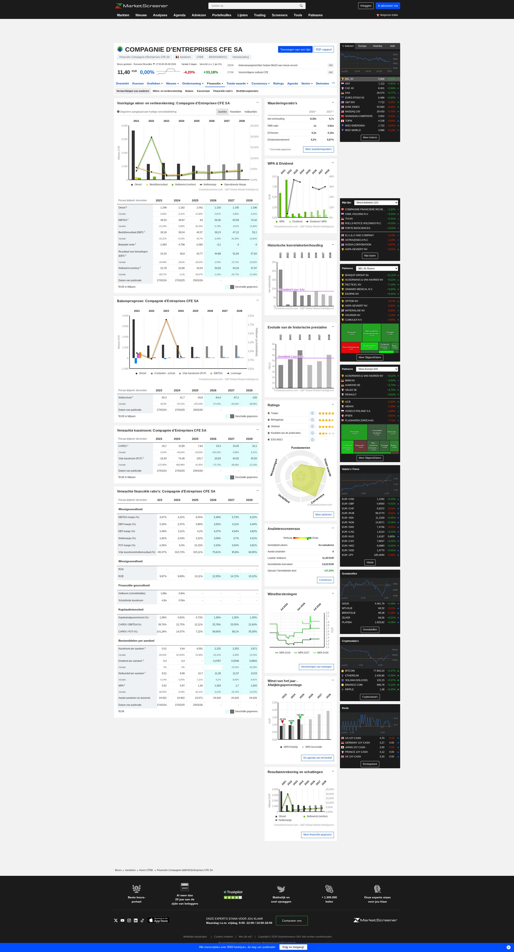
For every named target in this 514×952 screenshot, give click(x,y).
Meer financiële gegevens (317, 834)
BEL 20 (349, 79)
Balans (189, 91)
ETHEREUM (352, 675)
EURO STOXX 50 (354, 97)
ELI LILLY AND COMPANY (359, 235)
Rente (345, 708)
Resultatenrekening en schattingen (295, 772)
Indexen (349, 46)
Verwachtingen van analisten (132, 91)
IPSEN (348, 415)
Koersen (138, 83)
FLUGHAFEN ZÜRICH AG (359, 420)
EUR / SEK (348, 517)
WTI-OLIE (347, 608)
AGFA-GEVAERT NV (356, 249)
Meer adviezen (323, 514)
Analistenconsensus (284, 528)
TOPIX (348, 120)
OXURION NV (352, 315)
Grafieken (154, 83)
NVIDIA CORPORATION (358, 244)
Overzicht (122, 83)
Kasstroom (203, 91)
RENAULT (350, 394)
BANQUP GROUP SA (357, 275)
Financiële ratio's (223, 91)
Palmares (315, 15)
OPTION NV (351, 301)
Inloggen (365, 5)
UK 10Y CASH (353, 756)
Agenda (179, 15)
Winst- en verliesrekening (167, 91)
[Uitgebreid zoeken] (301, 6)
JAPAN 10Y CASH (355, 747)
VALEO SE (351, 390)
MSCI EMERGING (355, 125)
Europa (362, 46)
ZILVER (346, 617)
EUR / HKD (348, 545)
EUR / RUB (348, 513)
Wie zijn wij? (245, 936)
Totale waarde (237, 83)
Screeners (280, 15)
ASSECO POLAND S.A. (358, 411)
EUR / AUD (348, 536)
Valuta (370, 562)
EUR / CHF (348, 508)
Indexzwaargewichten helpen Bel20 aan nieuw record (268, 65)
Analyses (160, 15)
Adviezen (199, 15)
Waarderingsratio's (282, 103)
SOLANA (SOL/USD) (356, 680)
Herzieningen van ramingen (316, 666)
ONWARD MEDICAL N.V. (359, 289)
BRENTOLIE (349, 612)
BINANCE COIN (354, 684)
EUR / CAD (348, 531)
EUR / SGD (348, 550)
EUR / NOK (348, 522)
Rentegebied (370, 764)
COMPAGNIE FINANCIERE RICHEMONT (365, 209)
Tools (298, 15)
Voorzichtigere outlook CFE (253, 72)
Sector (306, 83)
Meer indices (370, 137)
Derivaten (323, 83)
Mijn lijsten (370, 255)
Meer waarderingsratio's (318, 149)
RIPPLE (349, 689)
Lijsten (243, 15)
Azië (392, 46)
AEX (347, 83)
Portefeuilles (221, 15)
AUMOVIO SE (352, 385)
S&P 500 (350, 102)
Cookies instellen (223, 936)
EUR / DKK (348, 527)
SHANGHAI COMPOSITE (359, 116)
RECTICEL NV (353, 284)
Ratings (278, 83)
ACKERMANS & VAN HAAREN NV (364, 279)
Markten (123, 15)
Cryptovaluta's (350, 641)
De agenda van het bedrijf (317, 757)
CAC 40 (349, 88)
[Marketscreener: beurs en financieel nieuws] (141, 6)
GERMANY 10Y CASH (357, 742)
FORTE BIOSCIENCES (357, 228)
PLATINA (347, 622)
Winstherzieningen (282, 594)
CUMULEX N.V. (353, 319)
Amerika (377, 46)
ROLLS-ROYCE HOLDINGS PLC (363, 223)
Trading (260, 15)
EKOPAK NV (352, 293)
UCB (347, 401)
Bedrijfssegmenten (247, 91)
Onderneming (192, 83)
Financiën (214, 83)
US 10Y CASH (353, 738)
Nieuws (141, 15)
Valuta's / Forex (350, 469)
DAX (347, 92)
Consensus (260, 83)
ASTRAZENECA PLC (356, 240)
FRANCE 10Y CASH (356, 752)
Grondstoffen (349, 573)
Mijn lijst (346, 202)
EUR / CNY (348, 541)
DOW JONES (352, 107)
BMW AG (350, 380)
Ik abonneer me (388, 5)
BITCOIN (350, 670)
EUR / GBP (348, 503)
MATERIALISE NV (355, 310)
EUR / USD (348, 499)
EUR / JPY (347, 555)
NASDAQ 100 (352, 111)
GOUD (345, 603)
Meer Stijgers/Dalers (370, 357)
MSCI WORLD (353, 130)
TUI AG (349, 218)
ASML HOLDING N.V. (356, 214)
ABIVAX (349, 406)
